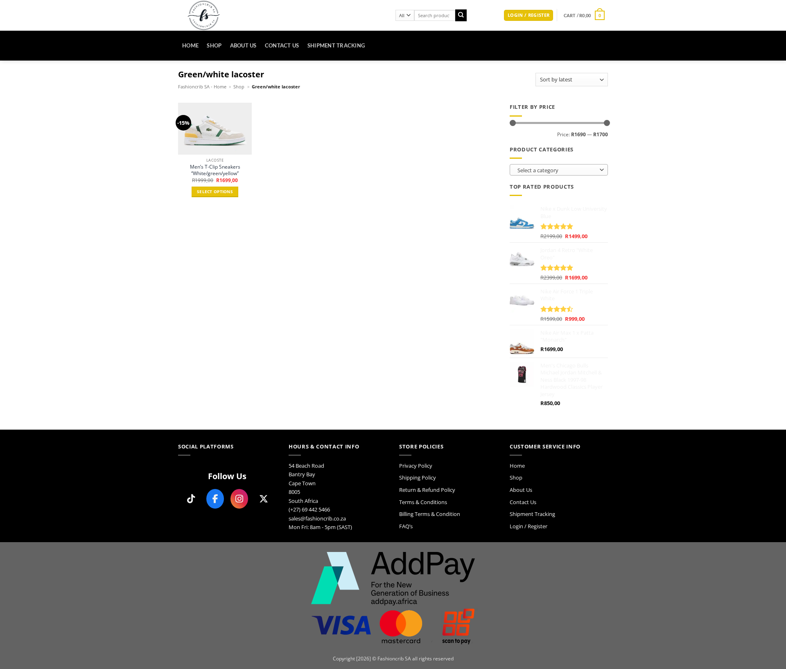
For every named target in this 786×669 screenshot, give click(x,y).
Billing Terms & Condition (429, 514)
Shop (214, 45)
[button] (528, 15)
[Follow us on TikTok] (191, 499)
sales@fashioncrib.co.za (317, 518)
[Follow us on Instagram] (239, 499)
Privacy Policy (415, 465)
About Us (243, 45)
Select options (215, 191)
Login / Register (528, 526)
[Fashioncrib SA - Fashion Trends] (280, 15)
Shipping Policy (417, 477)
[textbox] (557, 170)
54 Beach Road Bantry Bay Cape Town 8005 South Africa (306, 483)
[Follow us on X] (263, 499)
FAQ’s (406, 526)
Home (190, 45)
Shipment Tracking (336, 45)
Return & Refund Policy (427, 489)
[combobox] (559, 170)
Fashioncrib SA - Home (202, 87)
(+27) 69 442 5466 (309, 509)
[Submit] (461, 15)
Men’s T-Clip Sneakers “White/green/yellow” (215, 170)
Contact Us (282, 45)
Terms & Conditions (423, 502)
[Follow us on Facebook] (215, 499)
